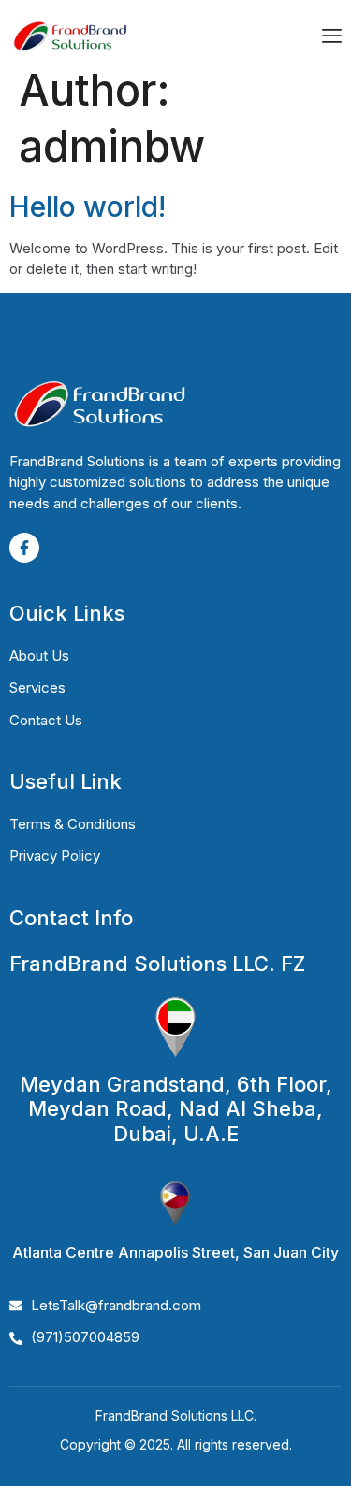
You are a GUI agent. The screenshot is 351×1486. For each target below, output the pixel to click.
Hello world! (87, 206)
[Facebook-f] (24, 548)
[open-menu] (332, 37)
